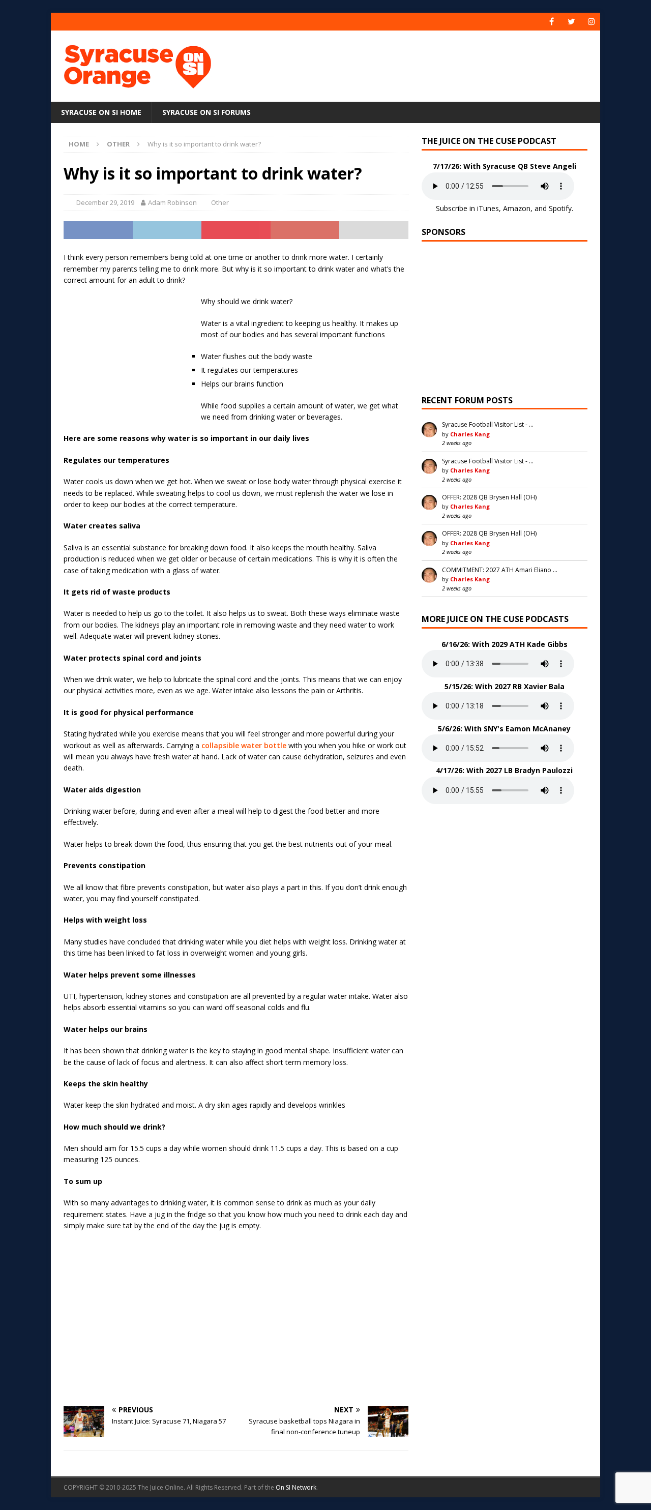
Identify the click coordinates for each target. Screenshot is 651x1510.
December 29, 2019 (105, 202)
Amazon (516, 208)
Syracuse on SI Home (101, 112)
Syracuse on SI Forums (206, 112)
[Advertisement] (424, 63)
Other (220, 202)
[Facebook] (551, 22)
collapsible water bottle (243, 745)
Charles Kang (470, 434)
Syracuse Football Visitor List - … (488, 424)
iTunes (488, 208)
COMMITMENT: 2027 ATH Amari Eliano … (499, 570)
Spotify (560, 208)
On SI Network (296, 1487)
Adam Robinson (172, 202)
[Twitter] (571, 22)
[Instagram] (591, 22)
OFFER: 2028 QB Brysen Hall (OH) (489, 497)
